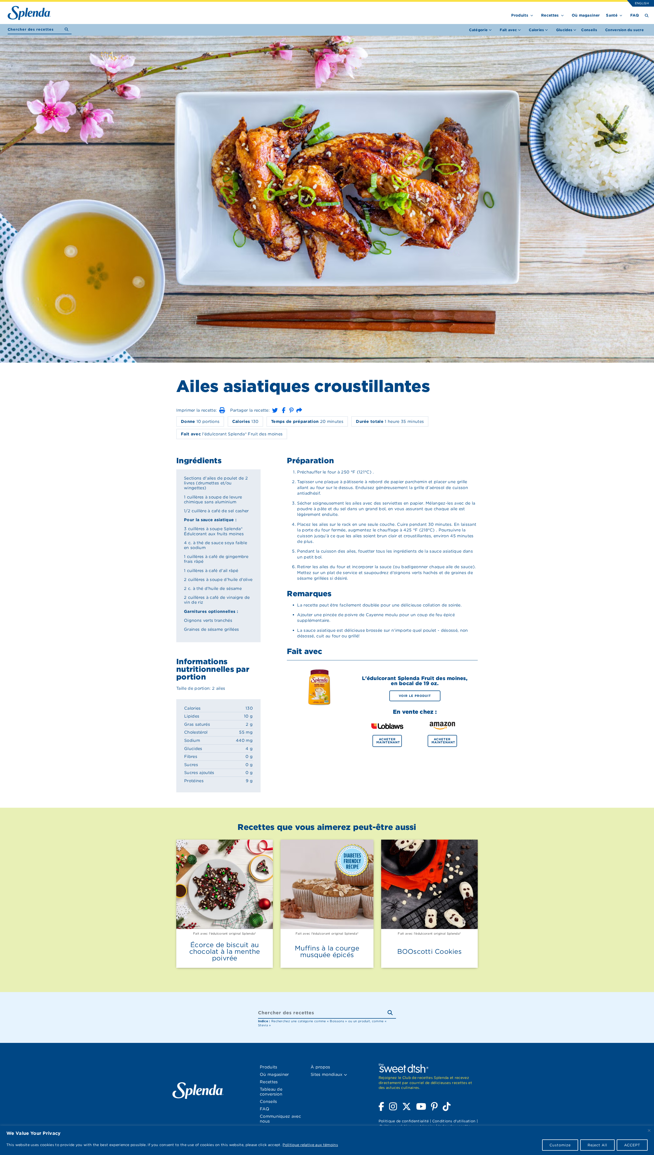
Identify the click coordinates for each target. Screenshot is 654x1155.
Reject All (597, 1145)
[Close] (649, 1130)
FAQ (634, 15)
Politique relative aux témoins (310, 1145)
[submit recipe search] (68, 29)
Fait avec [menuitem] (508, 30)
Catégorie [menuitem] (478, 30)
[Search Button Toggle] (647, 15)
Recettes (550, 15)
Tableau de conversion (271, 1092)
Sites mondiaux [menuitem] (327, 1074)
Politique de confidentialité (404, 1121)
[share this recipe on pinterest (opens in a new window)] (291, 410)
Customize (560, 1145)
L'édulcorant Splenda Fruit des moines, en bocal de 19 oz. (415, 681)
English (642, 3)
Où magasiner (586, 15)
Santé (611, 15)
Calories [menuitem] (536, 30)
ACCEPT (632, 1145)
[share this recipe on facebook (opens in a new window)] (284, 410)
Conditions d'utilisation (454, 1121)
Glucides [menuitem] (564, 30)
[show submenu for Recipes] (562, 14)
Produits (519, 15)
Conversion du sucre (624, 30)
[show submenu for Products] (532, 14)
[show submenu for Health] (621, 14)
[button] (222, 410)
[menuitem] (589, 29)
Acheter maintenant (388, 740)
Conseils (589, 30)
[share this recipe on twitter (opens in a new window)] (275, 410)
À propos (320, 1067)
